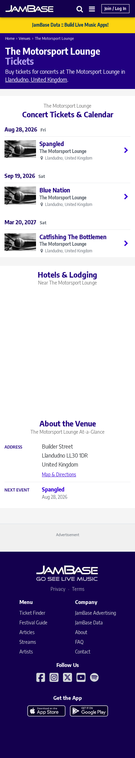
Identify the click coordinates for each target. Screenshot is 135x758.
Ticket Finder (32, 613)
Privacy (58, 589)
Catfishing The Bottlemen (73, 237)
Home (10, 38)
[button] (80, 9)
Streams (27, 642)
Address (13, 447)
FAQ (79, 642)
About (81, 632)
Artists (26, 652)
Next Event (16, 490)
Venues (24, 38)
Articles (27, 632)
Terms (78, 589)
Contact (82, 652)
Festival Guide (33, 622)
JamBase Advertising (95, 613)
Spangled (51, 143)
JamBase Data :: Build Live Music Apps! (70, 25)
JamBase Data (89, 622)
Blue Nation (54, 190)
